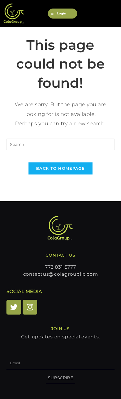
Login (61, 13)
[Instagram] (30, 307)
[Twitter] (13, 307)
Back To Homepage (60, 168)
